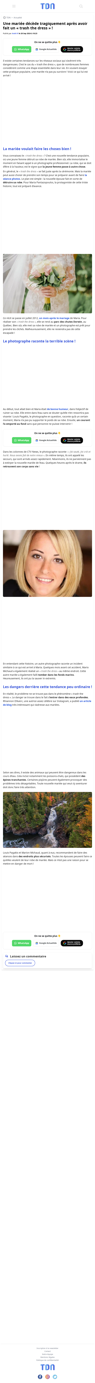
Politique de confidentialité (47, 1360)
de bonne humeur (57, 409)
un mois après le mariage (54, 318)
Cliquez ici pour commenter (20, 963)
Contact (47, 1351)
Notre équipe (47, 1354)
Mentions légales (47, 1357)
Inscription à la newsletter (47, 1348)
